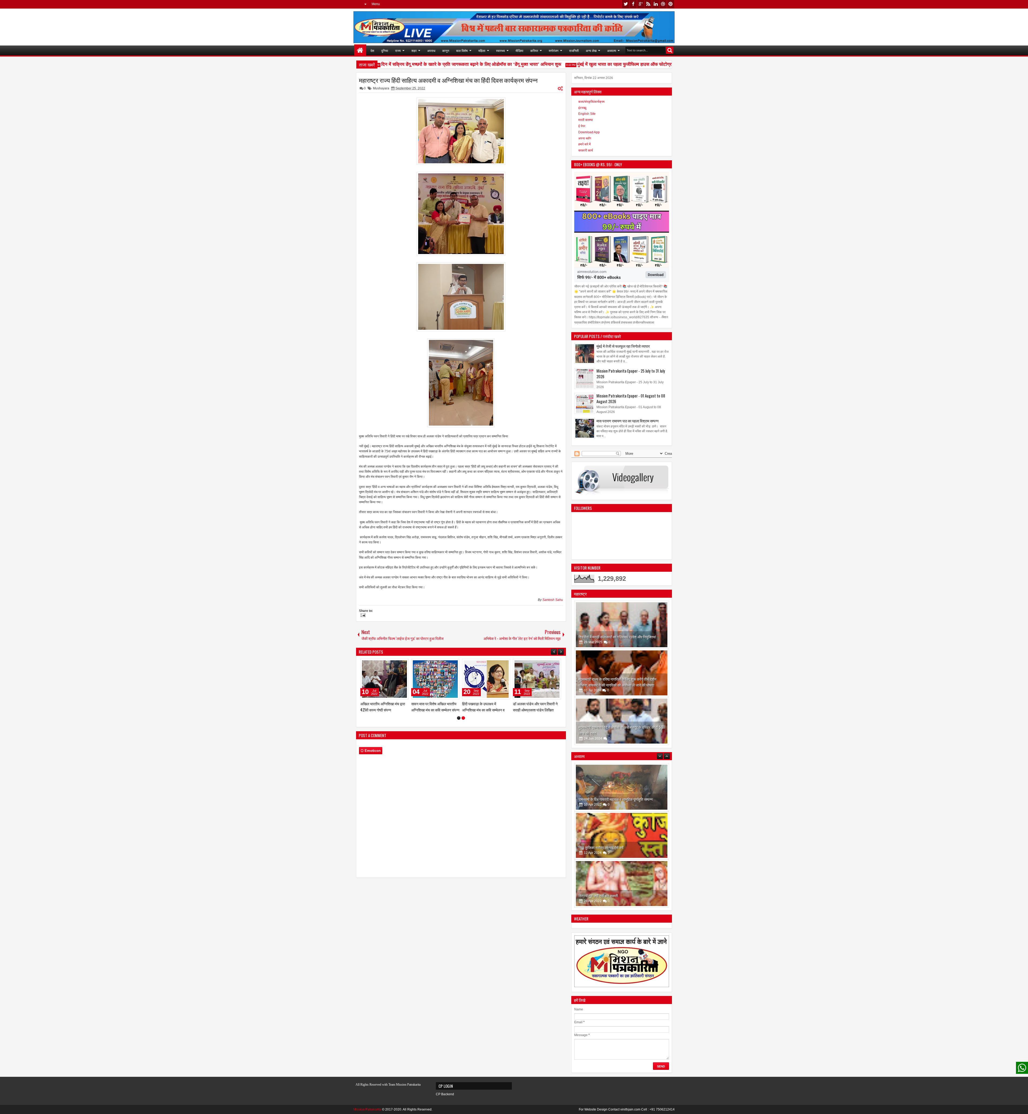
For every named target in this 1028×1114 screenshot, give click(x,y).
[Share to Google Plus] (402, 664)
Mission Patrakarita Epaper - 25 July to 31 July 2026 (630, 373)
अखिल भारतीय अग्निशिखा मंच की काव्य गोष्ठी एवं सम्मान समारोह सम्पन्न (383, 707)
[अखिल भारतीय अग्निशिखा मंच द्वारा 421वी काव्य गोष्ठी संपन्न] (435, 679)
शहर (414, 50)
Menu (376, 4)
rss (648, 4)
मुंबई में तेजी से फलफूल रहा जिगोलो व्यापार (623, 346)
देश (372, 50)
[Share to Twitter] (396, 664)
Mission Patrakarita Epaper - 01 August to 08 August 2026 (630, 398)
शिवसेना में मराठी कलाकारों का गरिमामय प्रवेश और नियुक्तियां (617, 636)
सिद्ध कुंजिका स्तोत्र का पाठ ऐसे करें (601, 799)
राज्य (398, 50)
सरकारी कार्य (585, 150)
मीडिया (519, 50)
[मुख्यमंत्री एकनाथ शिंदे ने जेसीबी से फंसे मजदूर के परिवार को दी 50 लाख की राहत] (621, 721)
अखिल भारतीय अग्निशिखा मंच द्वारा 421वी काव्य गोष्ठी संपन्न (433, 707)
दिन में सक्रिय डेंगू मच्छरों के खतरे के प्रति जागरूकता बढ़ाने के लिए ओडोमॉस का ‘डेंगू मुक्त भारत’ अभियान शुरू (449, 64)
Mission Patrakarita (367, 1109)
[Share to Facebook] (391, 664)
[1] (458, 718)
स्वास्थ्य (500, 50)
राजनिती (574, 50)
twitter (625, 4)
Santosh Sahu (552, 600)
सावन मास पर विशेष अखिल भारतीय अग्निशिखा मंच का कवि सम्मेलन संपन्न (486, 707)
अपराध (431, 50)
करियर (534, 50)
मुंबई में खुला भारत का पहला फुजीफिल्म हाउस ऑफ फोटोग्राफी (604, 64)
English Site (587, 114)
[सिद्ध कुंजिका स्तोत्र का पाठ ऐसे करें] (621, 787)
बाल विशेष (462, 50)
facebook (633, 4)
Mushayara (381, 88)
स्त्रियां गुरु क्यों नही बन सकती (598, 847)
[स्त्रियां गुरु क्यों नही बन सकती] (621, 835)
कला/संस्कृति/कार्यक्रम (591, 102)
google (640, 4)
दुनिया (384, 50)
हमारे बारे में (584, 144)
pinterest (670, 4)
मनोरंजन (553, 50)
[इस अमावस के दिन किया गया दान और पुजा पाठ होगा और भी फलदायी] (621, 883)
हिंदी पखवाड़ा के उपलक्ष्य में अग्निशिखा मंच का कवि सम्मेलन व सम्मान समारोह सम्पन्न (534, 710)
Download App (589, 132)
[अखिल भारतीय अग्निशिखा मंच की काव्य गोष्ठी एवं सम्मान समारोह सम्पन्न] (384, 679)
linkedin (655, 4)
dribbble (663, 4)
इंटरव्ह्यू (582, 108)
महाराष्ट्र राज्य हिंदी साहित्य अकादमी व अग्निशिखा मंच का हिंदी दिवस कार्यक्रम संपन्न (448, 80)
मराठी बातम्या (585, 120)
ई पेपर (581, 126)
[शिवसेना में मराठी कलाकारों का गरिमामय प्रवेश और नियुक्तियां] (621, 624)
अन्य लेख (591, 50)
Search (669, 50)
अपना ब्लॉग (584, 138)
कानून (445, 50)
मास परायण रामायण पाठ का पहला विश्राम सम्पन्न (627, 420)
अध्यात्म (611, 50)
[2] (463, 718)
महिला (481, 50)
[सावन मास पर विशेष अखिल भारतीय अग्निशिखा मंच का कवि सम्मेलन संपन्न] (486, 679)
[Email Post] (362, 616)
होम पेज (360, 50)
